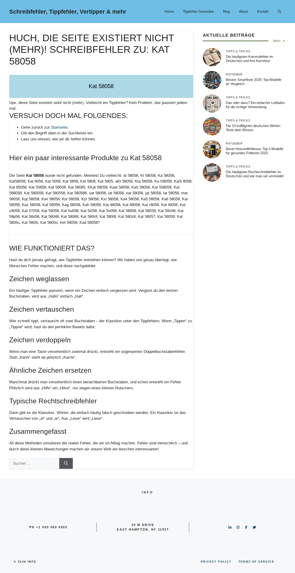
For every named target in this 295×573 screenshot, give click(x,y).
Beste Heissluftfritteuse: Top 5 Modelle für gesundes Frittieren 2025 (254, 151)
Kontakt (262, 11)
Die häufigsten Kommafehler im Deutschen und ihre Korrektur (249, 59)
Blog (226, 11)
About (243, 11)
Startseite (59, 127)
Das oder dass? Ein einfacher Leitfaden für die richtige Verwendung (255, 105)
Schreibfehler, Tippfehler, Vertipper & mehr (67, 11)
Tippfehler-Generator (198, 11)
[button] (279, 11)
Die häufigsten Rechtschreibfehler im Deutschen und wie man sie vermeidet (254, 174)
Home (169, 11)
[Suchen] (66, 463)
